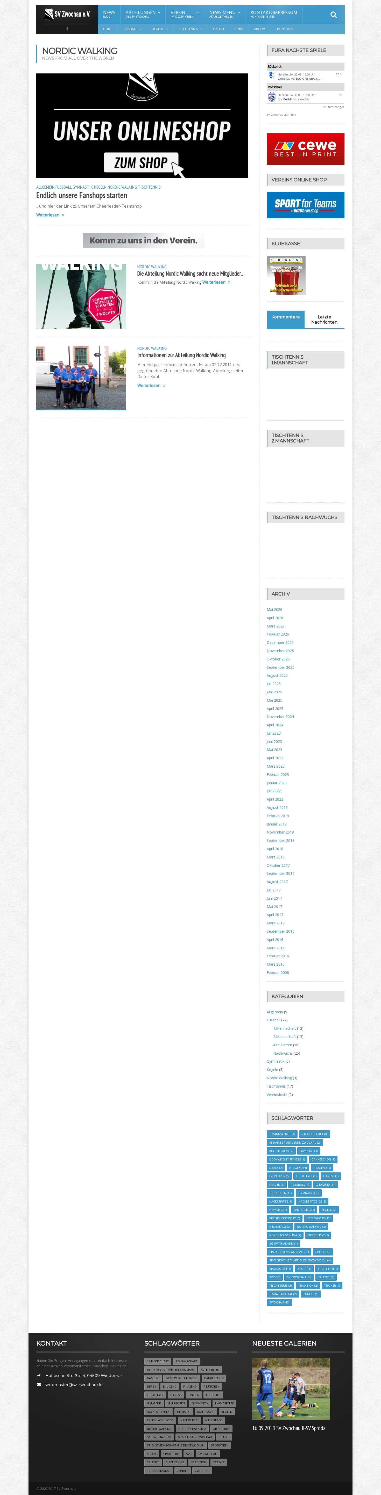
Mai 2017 (274, 906)
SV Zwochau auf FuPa (281, 115)
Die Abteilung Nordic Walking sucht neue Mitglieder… (190, 273)
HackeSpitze (280, 1201)
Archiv (259, 29)
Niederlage (279, 1226)
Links (239, 29)
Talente (326, 1277)
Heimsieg (278, 1210)
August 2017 (277, 881)
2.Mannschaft (284, 1036)
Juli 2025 (274, 683)
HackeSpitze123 (312, 1201)
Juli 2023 (274, 733)
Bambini (309, 1151)
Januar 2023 (277, 782)
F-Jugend (322, 1168)
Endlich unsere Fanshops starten (81, 195)
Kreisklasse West (284, 1218)
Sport (304, 1269)
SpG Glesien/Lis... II (309, 78)
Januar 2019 (277, 824)
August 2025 (277, 675)
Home (107, 29)
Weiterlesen (47, 215)
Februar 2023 (278, 774)
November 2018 (280, 832)
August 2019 (277, 807)
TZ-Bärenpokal (283, 1294)
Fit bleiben (306, 1176)
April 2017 (275, 914)
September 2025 (280, 667)
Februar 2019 (278, 815)
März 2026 (276, 626)
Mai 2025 (274, 700)
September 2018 (280, 840)
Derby (276, 1168)
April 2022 (275, 799)
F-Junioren (279, 1176)
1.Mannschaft (284, 1028)
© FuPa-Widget (333, 107)
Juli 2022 (274, 790)
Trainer (332, 1285)
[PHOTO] (81, 378)
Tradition (308, 1285)
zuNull (310, 1294)
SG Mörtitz (285, 99)
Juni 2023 (274, 741)
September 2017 (280, 873)
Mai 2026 (274, 609)
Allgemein (45, 187)
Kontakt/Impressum (274, 13)
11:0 (339, 74)
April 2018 (275, 848)
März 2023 (276, 766)
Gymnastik (83, 187)
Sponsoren (285, 29)
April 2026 (275, 617)
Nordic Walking (122, 187)
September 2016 (280, 931)
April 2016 (275, 939)
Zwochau (284, 78)
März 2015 (276, 964)
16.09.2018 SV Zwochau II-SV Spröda (289, 1428)
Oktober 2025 (278, 659)
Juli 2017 (274, 890)
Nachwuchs (283, 1053)
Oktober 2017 (278, 865)
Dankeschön (323, 1159)
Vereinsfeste (277, 1094)
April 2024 (275, 724)
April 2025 (275, 708)
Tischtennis (149, 187)
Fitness (330, 1176)
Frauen (276, 1184)
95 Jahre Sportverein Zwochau (294, 1142)
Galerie (219, 29)
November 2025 (280, 650)
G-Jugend (325, 1184)
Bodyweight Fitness (287, 1159)
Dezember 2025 (280, 642)
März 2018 (276, 857)
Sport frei (328, 1269)
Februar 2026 (278, 634)
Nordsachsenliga (285, 1235)
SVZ (274, 1277)
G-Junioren (280, 1193)
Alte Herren (282, 1044)
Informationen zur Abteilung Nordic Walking (181, 355)
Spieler (322, 1252)
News (109, 13)
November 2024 (280, 716)
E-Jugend (298, 1168)
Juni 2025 (274, 692)
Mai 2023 (274, 749)
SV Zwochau (299, 1277)
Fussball (63, 187)
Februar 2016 (278, 955)
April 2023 (275, 757)
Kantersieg (304, 1210)
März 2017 (276, 922)
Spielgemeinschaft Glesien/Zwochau (299, 1260)
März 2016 (276, 947)
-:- (341, 94)
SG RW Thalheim (283, 1243)
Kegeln (100, 187)
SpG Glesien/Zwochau (289, 1252)
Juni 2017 (274, 898)
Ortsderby (318, 1235)
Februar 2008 (278, 972)
